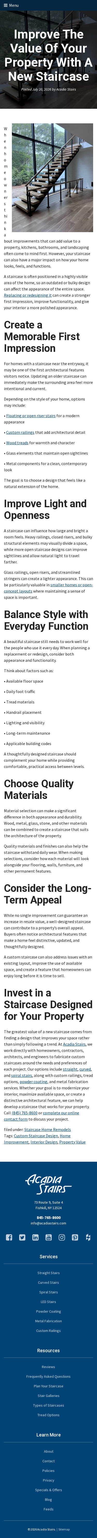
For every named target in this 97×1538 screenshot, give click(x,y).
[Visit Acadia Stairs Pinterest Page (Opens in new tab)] (75, 1238)
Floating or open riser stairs (31, 415)
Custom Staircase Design (36, 1135)
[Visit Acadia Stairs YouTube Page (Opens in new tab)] (48, 1238)
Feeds (49, 1509)
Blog (48, 1499)
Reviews (48, 1366)
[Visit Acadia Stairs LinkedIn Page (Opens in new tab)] (35, 1238)
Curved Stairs (48, 1282)
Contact (48, 1461)
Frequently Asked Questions (48, 1376)
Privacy (48, 1480)
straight (70, 1069)
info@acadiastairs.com (48, 1223)
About (48, 1451)
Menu (13, 5)
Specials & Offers (48, 1490)
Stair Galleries (48, 1395)
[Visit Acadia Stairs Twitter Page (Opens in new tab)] (22, 1238)
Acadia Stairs (74, 1044)
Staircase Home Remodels (47, 1129)
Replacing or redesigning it (28, 295)
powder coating (33, 1081)
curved (85, 1069)
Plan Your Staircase (48, 1386)
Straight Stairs (49, 1272)
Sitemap (64, 1529)
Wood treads (17, 442)
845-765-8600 (49, 1217)
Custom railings (20, 432)
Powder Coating (48, 1311)
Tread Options (48, 1415)
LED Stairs (48, 1301)
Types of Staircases (48, 1405)
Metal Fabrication (48, 1321)
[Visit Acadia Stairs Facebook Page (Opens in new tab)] (9, 1238)
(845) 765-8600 (25, 1112)
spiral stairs (21, 1075)
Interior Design (44, 1142)
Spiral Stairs (48, 1292)
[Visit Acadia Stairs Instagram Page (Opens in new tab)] (62, 1238)
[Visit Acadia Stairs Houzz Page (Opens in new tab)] (88, 1238)
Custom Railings (48, 1330)
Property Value (72, 1142)
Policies (48, 1470)
